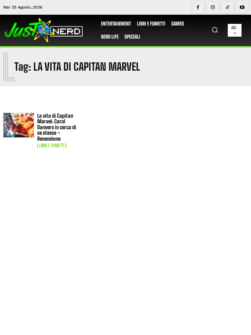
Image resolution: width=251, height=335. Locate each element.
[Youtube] (242, 7)
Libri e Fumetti (51, 145)
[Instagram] (212, 7)
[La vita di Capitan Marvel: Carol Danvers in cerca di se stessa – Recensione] (18, 125)
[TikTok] (227, 7)
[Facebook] (198, 7)
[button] (214, 29)
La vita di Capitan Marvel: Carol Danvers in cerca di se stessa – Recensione (56, 127)
